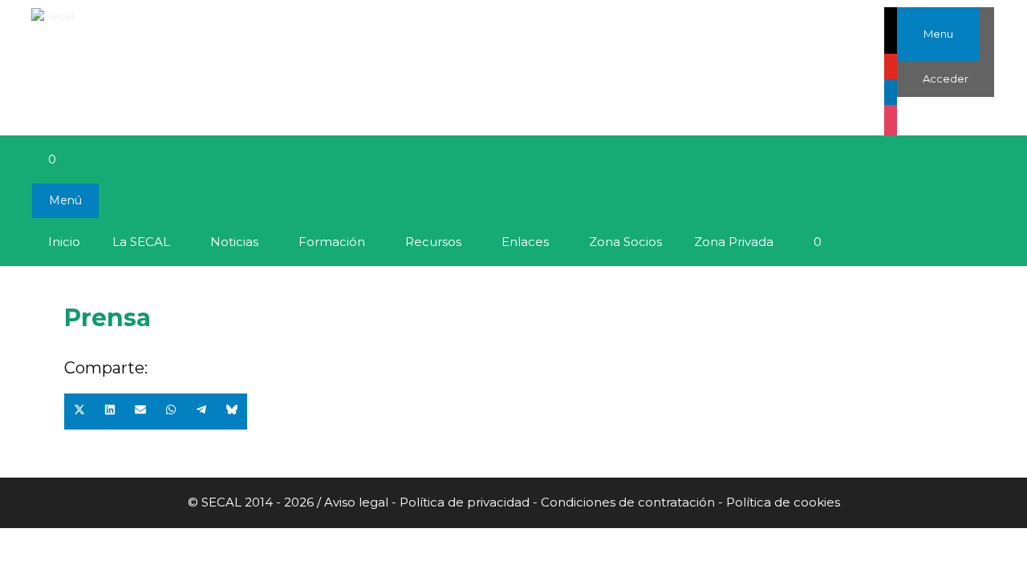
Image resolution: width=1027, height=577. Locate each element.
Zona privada (733, 241)
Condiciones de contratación (628, 502)
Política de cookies (783, 502)
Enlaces (525, 241)
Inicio (64, 241)
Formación (331, 241)
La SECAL (141, 241)
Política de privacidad (465, 502)
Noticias (234, 241)
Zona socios (625, 241)
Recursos (433, 241)
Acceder (945, 78)
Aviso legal (358, 502)
